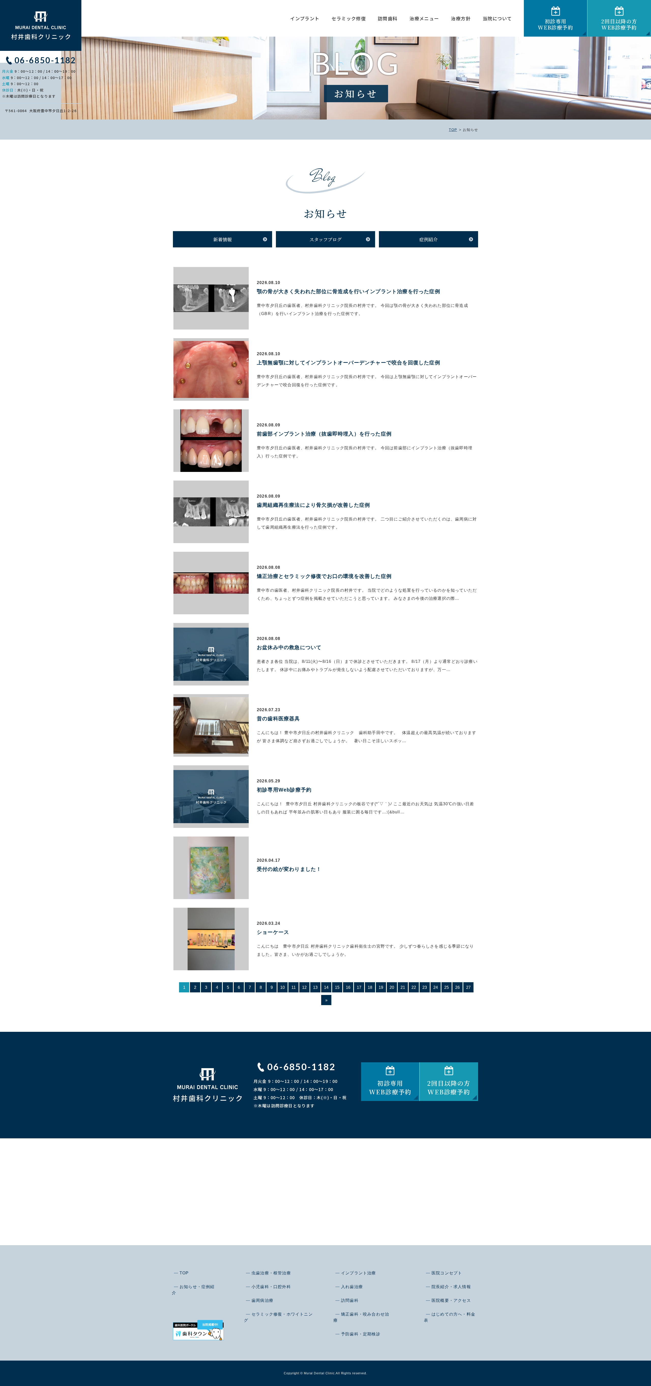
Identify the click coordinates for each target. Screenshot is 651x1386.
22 (413, 987)
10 (282, 987)
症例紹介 (428, 239)
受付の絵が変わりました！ (289, 869)
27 (468, 987)
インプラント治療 (358, 1273)
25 (446, 987)
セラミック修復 (349, 18)
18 (370, 987)
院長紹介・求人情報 (451, 1287)
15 (337, 987)
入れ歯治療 (352, 1287)
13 (315, 987)
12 (304, 987)
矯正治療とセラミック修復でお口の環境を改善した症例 (324, 576)
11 (293, 987)
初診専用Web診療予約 (284, 790)
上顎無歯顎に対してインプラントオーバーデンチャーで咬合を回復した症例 (348, 362)
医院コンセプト (447, 1273)
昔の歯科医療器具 (278, 718)
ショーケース (273, 932)
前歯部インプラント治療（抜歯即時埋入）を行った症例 (324, 434)
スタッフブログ (325, 239)
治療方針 (460, 18)
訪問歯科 (387, 18)
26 (457, 987)
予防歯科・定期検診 (360, 1334)
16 (348, 987)
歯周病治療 (262, 1300)
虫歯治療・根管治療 (271, 1273)
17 (359, 987)
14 (326, 987)
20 (392, 987)
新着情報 (222, 239)
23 (424, 987)
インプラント (304, 18)
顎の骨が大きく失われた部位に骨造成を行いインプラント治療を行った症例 (348, 291)
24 (435, 987)
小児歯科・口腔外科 (271, 1287)
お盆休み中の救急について (289, 647)
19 (381, 987)
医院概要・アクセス (451, 1300)
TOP (453, 130)
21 (403, 987)
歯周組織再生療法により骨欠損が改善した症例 (313, 505)
